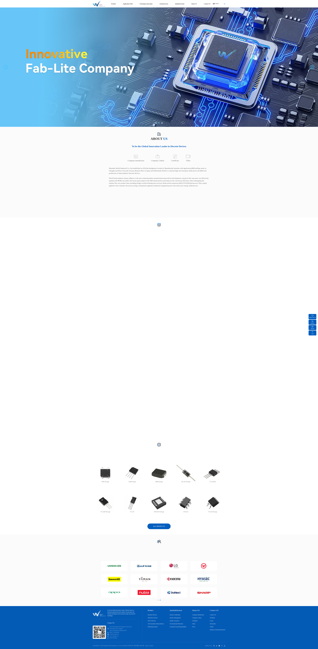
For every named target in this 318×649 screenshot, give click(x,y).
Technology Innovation (146, 4)
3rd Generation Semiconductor (156, 623)
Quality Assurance (174, 620)
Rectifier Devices (152, 615)
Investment (213, 623)
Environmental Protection (176, 623)
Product (150, 610)
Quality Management (175, 617)
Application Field (128, 4)
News (193, 626)
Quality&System (179, 4)
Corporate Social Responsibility (178, 626)
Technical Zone (163, 4)
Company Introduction (198, 615)
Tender (211, 626)
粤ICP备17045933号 (139, 645)
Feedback (212, 617)
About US (194, 4)
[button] (156, 123)
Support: (147, 645)
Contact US (207, 4)
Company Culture (196, 617)
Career (211, 620)
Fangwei (151, 645)
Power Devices (152, 620)
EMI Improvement (152, 626)
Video (193, 623)
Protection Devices (153, 617)
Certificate (195, 620)
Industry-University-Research (217, 629)
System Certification (175, 615)
